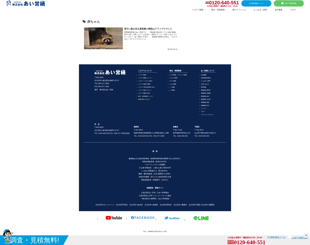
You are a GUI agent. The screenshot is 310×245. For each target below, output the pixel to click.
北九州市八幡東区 (180, 205)
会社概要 (203, 75)
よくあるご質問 (205, 81)
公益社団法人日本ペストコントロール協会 (155, 196)
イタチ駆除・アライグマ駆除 (178, 75)
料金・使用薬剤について (145, 96)
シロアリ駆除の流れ (144, 93)
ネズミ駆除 (173, 81)
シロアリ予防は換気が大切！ (146, 87)
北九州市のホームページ (104, 205)
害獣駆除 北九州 (206, 99)
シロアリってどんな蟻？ (145, 81)
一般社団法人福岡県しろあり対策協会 (155, 199)
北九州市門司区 (122, 205)
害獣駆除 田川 (205, 105)
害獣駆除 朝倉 (205, 102)
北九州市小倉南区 (151, 205)
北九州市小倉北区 (136, 205)
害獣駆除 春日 (205, 96)
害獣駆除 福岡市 (206, 90)
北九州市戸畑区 (195, 205)
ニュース (203, 108)
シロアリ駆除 (142, 75)
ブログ (203, 111)
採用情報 (203, 87)
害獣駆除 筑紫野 (206, 93)
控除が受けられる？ (144, 99)
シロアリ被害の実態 (144, 84)
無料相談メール (257, 3)
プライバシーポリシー (207, 114)
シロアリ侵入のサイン (144, 90)
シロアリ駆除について (144, 78)
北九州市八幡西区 (208, 205)
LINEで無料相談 (290, 3)
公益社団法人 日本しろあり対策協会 (155, 192)
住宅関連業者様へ (206, 78)
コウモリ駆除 (174, 78)
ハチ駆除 (172, 90)
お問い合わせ (205, 84)
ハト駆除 (172, 87)
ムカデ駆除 (173, 84)
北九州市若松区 (166, 205)
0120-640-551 (224, 2)
